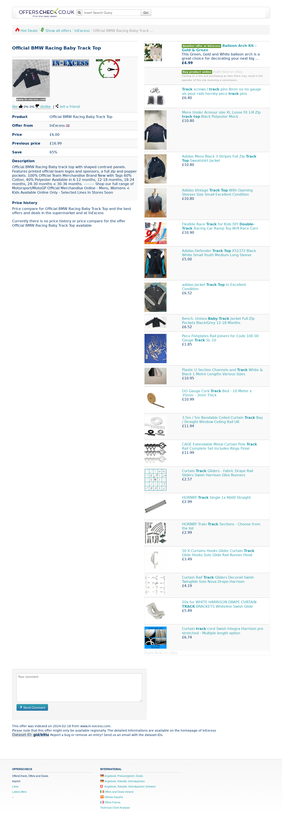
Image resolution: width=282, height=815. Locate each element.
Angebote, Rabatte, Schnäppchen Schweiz (130, 786)
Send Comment (33, 707)
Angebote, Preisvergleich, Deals (123, 776)
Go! (145, 12)
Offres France (112, 802)
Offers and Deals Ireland (119, 791)
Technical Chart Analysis (115, 807)
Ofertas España (113, 797)
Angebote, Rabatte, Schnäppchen (124, 781)
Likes (15, 786)
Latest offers (19, 791)
